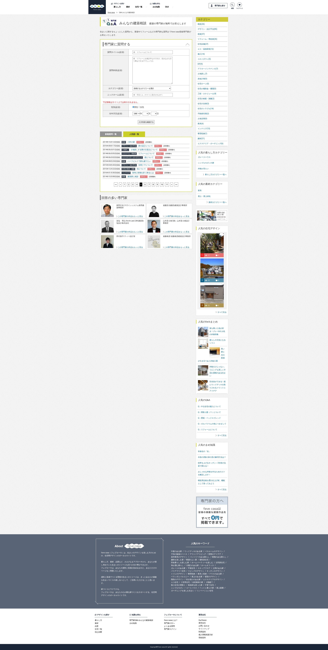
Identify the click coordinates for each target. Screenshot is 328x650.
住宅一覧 (138, 7)
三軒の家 (131, 142)
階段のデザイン (177, 579)
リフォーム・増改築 (207, 39)
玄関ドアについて (145, 165)
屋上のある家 (197, 577)
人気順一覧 (134, 134)
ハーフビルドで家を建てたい (139, 161)
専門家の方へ (169, 623)
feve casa (111, 12)
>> (176, 185)
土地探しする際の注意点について (144, 150)
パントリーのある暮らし (199, 557)
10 (162, 185)
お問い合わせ (204, 626)
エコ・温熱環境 (206, 49)
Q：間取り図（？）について (209, 412)
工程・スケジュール (207, 94)
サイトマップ (204, 629)
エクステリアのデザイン (213, 579)
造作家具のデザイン (179, 557)
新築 (201, 34)
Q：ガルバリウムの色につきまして (212, 424)
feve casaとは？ (171, 620)
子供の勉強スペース (179, 554)
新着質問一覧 (111, 134)
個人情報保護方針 (206, 635)
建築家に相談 (133, 176)
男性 (136, 107)
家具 (201, 124)
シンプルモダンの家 (206, 163)
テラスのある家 (215, 574)
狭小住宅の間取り (178, 585)
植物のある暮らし (219, 557)
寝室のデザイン (211, 577)
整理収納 (202, 134)
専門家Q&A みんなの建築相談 (141, 620)
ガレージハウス (204, 157)
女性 (142, 107)
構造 (201, 24)
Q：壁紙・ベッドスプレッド (209, 418)
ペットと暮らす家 (206, 588)
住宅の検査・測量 (206, 99)
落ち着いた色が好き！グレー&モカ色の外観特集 (217, 331)
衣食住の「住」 (204, 451)
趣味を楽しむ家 (177, 560)
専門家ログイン (170, 629)
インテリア (204, 129)
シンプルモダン (177, 588)
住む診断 (98, 632)
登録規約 (202, 638)
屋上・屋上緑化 (204, 196)
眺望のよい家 (191, 560)
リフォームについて (146, 153)
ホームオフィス (207, 565)
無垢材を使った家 (195, 585)
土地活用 (202, 119)
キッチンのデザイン (215, 571)
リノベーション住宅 (205, 591)
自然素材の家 (197, 582)
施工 (201, 54)
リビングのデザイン (196, 571)
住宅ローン (203, 84)
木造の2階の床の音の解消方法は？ (212, 457)
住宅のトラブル (206, 109)
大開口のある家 (192, 565)
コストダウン (204, 59)
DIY (200, 64)
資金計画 (202, 79)
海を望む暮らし (177, 565)
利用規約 (202, 632)
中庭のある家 (176, 551)
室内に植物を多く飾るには (143, 173)
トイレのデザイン (178, 574)
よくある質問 (169, 626)
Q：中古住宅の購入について (209, 406)
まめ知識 (156, 7)
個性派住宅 (203, 560)
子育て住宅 (209, 585)
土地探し (202, 74)
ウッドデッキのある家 (193, 551)
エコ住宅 (174, 582)
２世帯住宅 (185, 582)
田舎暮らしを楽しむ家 (180, 562)
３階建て (209, 582)
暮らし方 (117, 7)
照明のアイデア (214, 554)
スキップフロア (204, 568)
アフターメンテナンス (208, 69)
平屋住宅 (191, 568)
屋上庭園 (220, 588)
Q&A (167, 7)
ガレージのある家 (178, 568)
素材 (128, 7)
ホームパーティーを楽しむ (202, 562)
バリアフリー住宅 (178, 571)
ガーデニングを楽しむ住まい (182, 591)
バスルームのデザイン (214, 551)
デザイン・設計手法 (207, 29)
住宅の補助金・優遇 (207, 89)
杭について (141, 169)
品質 (96, 626)
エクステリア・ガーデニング (210, 143)
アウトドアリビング (198, 554)
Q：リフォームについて (207, 429)
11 (167, 185)
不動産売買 (203, 114)
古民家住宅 (220, 562)
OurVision (203, 620)
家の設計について (145, 146)
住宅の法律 (203, 104)
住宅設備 (203, 44)
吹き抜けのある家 (193, 579)
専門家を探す (220, 6)
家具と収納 (202, 574)
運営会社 (202, 623)
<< (116, 185)
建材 (201, 138)
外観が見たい (203, 169)
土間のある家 (218, 568)
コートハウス (191, 588)
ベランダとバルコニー (180, 577)
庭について (149, 157)
